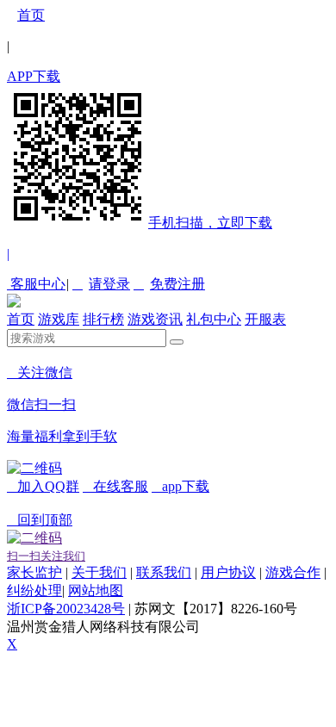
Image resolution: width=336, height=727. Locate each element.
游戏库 (58, 319)
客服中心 (36, 284)
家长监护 (34, 572)
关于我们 (99, 572)
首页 (31, 15)
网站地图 (95, 590)
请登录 (101, 284)
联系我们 (163, 572)
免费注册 (169, 284)
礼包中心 (213, 319)
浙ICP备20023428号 (66, 608)
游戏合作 (292, 572)
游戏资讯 (155, 319)
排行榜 (103, 319)
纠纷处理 (34, 590)
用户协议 (228, 572)
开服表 (265, 319)
